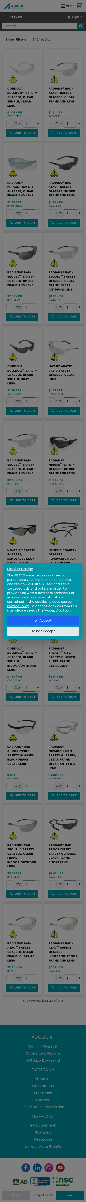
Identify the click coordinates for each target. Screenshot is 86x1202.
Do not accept (43, 631)
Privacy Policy (18, 606)
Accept (45, 621)
